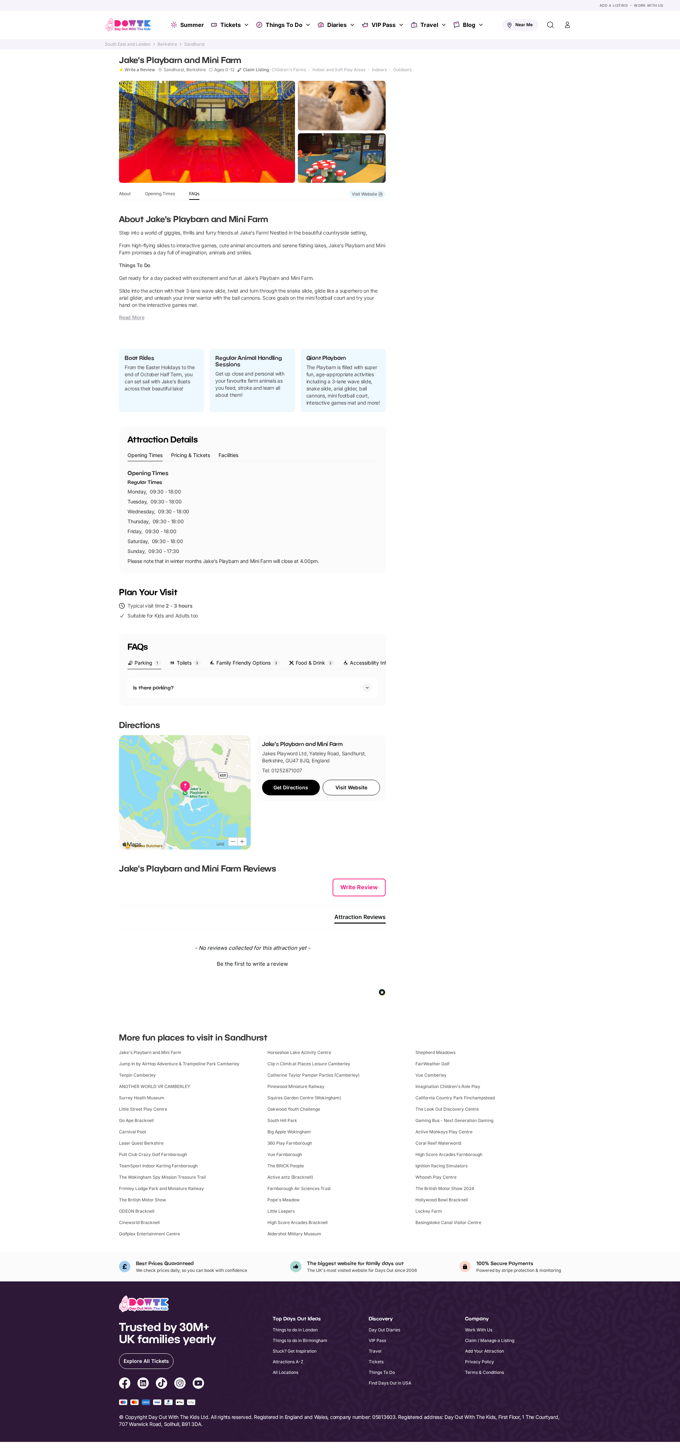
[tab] (145, 455)
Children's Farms (289, 69)
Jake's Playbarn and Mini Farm (150, 1052)
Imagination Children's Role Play (447, 1086)
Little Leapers (281, 1211)
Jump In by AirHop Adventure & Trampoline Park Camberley (179, 1063)
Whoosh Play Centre (436, 1177)
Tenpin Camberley (137, 1075)
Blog (469, 24)
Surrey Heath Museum (141, 1097)
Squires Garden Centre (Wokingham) (304, 1097)
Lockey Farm (428, 1211)
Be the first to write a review (252, 963)
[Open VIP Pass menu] (402, 24)
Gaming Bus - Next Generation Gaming (454, 1120)
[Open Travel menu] (444, 24)
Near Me (524, 24)
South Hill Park (282, 1120)
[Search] (550, 25)
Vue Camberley (431, 1075)
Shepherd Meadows (435, 1052)
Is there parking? (153, 687)
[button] (252, 963)
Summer (192, 24)
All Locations (285, 1372)
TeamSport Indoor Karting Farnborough (158, 1165)
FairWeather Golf (432, 1063)
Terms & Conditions (484, 1372)
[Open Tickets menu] (247, 24)
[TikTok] (161, 1384)
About (125, 193)
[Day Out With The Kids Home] (128, 25)
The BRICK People (285, 1165)
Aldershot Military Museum (294, 1233)
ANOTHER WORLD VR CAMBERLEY (154, 1086)
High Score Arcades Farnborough (448, 1154)
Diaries (337, 24)
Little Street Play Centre (143, 1109)
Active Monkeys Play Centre (443, 1131)
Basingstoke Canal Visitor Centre (448, 1222)
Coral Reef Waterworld (438, 1143)
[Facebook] (124, 1384)
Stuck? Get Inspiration (295, 1351)
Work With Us (648, 5)
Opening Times (160, 193)
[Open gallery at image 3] (342, 158)
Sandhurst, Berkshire (185, 69)
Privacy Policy (479, 1361)
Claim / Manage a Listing (489, 1340)
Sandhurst (194, 44)
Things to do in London (295, 1329)
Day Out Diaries (384, 1329)
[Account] (567, 25)
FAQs (194, 193)
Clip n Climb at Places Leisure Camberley (308, 1063)
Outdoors (402, 69)
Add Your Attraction (484, 1351)
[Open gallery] (207, 132)
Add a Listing (614, 5)
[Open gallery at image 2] (342, 105)
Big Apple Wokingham (289, 1131)
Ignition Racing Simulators (441, 1165)
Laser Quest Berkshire (141, 1143)
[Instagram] (180, 1384)
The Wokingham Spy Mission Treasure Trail (162, 1177)
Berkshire (167, 44)
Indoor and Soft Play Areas (339, 69)
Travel (429, 24)
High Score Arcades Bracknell (297, 1222)
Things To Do (284, 24)
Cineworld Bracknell (139, 1222)
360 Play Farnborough (289, 1143)
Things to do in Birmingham (300, 1340)
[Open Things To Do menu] (309, 24)
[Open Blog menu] (482, 24)
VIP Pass (384, 24)
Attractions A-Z (288, 1361)
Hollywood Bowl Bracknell (441, 1199)
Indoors (379, 69)
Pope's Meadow (283, 1199)
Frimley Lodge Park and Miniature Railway (161, 1188)
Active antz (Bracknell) (290, 1177)
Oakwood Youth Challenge (293, 1109)
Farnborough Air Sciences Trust (299, 1188)
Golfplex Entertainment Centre (149, 1233)
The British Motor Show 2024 (444, 1188)
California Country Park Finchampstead (455, 1097)
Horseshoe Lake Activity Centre (299, 1052)
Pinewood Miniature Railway (295, 1086)
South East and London (128, 44)
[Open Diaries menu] (353, 24)
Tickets (230, 24)
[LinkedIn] (143, 1384)
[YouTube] (198, 1384)
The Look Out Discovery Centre (447, 1109)
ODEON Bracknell (136, 1211)
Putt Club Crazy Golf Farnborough (153, 1154)
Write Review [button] (359, 887)
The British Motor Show (142, 1199)
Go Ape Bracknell (136, 1120)
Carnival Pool (132, 1131)
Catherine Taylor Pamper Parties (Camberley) (313, 1075)
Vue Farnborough (284, 1154)
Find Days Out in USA (390, 1383)
